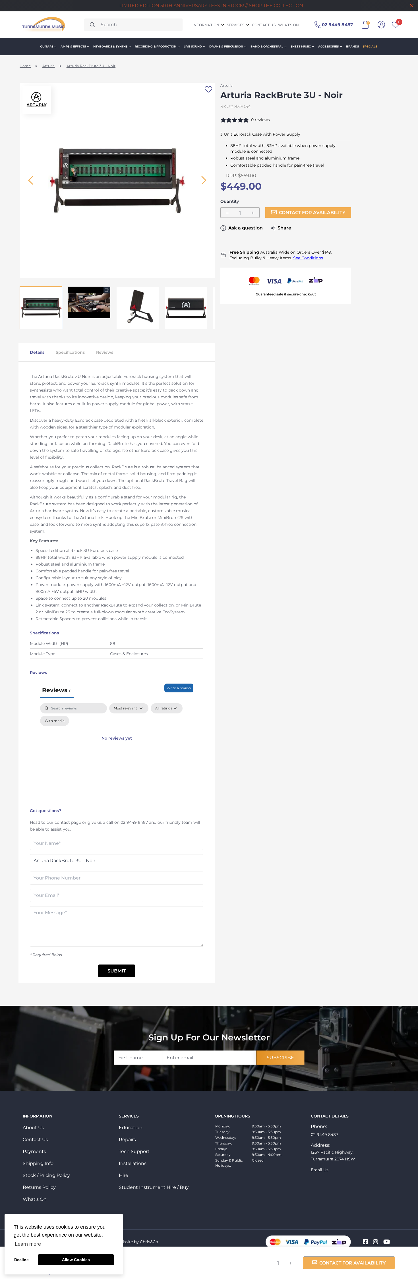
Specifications (70, 352)
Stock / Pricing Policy (46, 1175)
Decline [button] (21, 1259)
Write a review (179, 688)
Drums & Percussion (226, 46)
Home (25, 66)
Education (130, 1127)
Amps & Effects (73, 46)
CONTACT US (264, 25)
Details (37, 352)
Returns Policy (39, 1187)
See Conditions (308, 257)
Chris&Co (149, 1241)
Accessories (328, 46)
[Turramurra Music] (43, 25)
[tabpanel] (116, 754)
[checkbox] (54, 721)
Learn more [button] (28, 1244)
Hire (123, 1175)
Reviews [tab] (56, 690)
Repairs (127, 1139)
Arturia (48, 66)
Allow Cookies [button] (76, 1259)
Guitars (46, 46)
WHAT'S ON (288, 25)
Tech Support (134, 1151)
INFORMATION (206, 25)
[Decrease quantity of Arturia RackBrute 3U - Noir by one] (227, 213)
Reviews (104, 352)
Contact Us (35, 1139)
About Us (33, 1127)
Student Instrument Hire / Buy (154, 1187)
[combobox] (133, 24)
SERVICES (236, 25)
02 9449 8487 (134, 822)
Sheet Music (301, 46)
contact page (68, 822)
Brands (352, 46)
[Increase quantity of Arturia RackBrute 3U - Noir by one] (252, 213)
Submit (116, 971)
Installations (132, 1163)
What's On (35, 1199)
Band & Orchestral (267, 46)
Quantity (229, 201)
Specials (370, 46)
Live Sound (193, 46)
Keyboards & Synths (110, 46)
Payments (34, 1151)
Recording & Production (155, 46)
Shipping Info (38, 1163)
